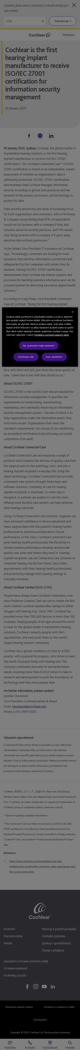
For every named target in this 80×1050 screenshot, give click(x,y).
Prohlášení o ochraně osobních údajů (51, 334)
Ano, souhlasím (54, 356)
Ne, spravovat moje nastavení (39, 345)
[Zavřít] (73, 312)
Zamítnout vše (25, 356)
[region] (40, 337)
